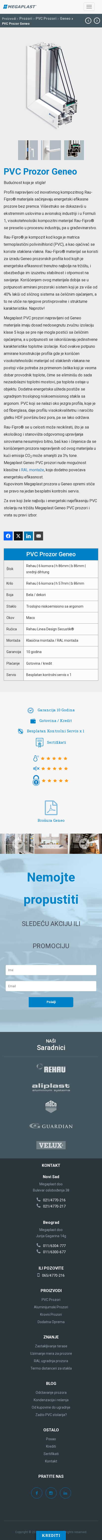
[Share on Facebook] (8, 536)
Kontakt (51, 1461)
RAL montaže (32, 470)
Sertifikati (56, 742)
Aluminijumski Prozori (51, 1307)
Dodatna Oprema (51, 1322)
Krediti (51, 1535)
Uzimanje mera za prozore (51, 1353)
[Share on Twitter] (18, 536)
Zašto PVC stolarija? (51, 1415)
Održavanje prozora (51, 1393)
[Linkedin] (65, 1493)
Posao (51, 1439)
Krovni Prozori (51, 1314)
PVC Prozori (46, 19)
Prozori (25, 19)
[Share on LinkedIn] (28, 536)
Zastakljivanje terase (51, 1346)
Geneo (65, 19)
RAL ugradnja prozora (51, 1361)
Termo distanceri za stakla (51, 1368)
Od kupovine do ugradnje (51, 1407)
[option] (51, 844)
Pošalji (51, 1002)
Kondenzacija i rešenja (51, 1400)
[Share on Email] (38, 536)
